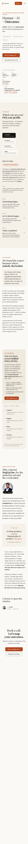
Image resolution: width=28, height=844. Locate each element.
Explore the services (14, 654)
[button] (7, 173)
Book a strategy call (10, 55)
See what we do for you (11, 60)
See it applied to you (11, 398)
